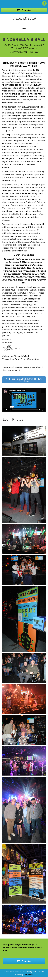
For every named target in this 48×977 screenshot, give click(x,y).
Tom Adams (28, 974)
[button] (24, 379)
